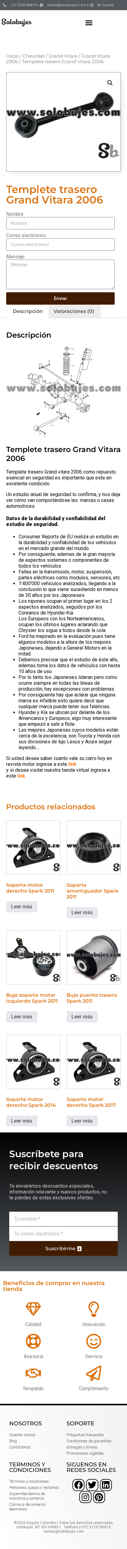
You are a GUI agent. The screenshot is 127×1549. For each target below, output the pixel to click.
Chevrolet (34, 56)
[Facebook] (78, 1485)
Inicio (12, 56)
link (72, 764)
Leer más (21, 907)
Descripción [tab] (28, 311)
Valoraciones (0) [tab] (74, 311)
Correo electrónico (26, 235)
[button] (89, 22)
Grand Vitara (63, 56)
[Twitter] (92, 1485)
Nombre (14, 214)
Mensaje (15, 257)
